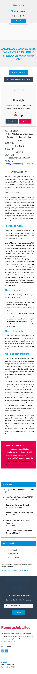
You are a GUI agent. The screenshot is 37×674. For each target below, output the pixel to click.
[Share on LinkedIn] (3, 557)
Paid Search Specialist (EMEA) (19, 497)
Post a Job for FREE (8, 667)
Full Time (12, 121)
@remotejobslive (20, 11)
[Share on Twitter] (3, 553)
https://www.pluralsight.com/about (19, 164)
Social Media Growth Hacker (18, 505)
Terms (9, 641)
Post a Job (18, 21)
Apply (25, 121)
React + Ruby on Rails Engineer (20, 513)
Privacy (13, 641)
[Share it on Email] (3, 549)
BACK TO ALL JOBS (18, 73)
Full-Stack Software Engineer (19, 531)
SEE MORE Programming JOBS (18, 80)
